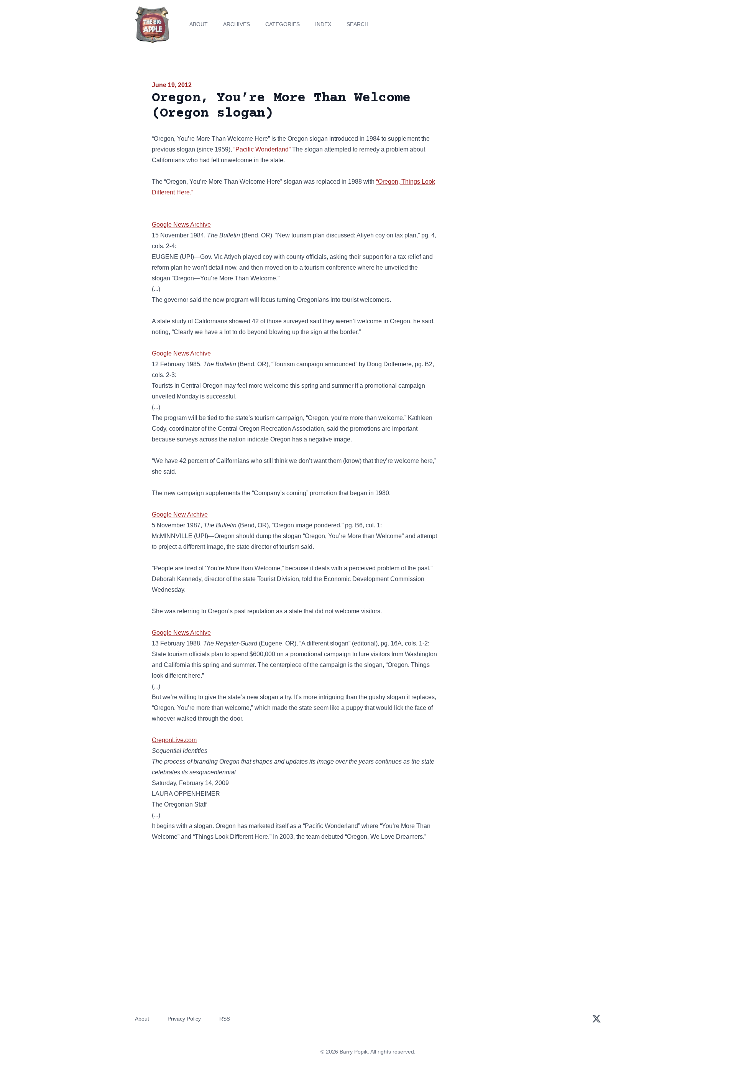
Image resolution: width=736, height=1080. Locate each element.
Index (323, 24)
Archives (236, 24)
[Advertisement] (515, 139)
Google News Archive (181, 224)
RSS (224, 1019)
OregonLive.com (174, 740)
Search (357, 24)
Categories (282, 24)
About (198, 24)
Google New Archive (180, 514)
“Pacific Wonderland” (261, 149)
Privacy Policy (184, 1019)
